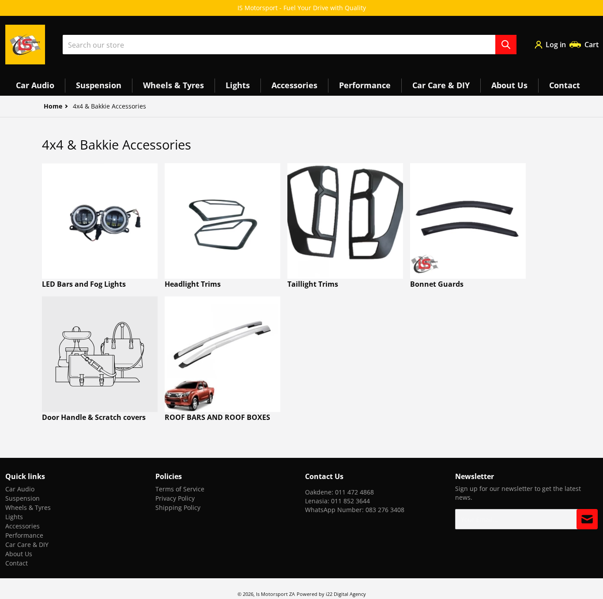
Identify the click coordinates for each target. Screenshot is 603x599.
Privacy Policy (175, 498)
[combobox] (289, 44)
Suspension (22, 498)
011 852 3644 (350, 501)
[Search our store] (505, 44)
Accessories (22, 526)
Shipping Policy (177, 507)
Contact (16, 563)
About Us (18, 554)
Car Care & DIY (27, 544)
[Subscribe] (587, 519)
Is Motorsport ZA (275, 594)
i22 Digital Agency (346, 594)
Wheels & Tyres (28, 507)
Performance (24, 535)
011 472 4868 (354, 492)
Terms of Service (179, 489)
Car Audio (19, 489)
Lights (14, 517)
